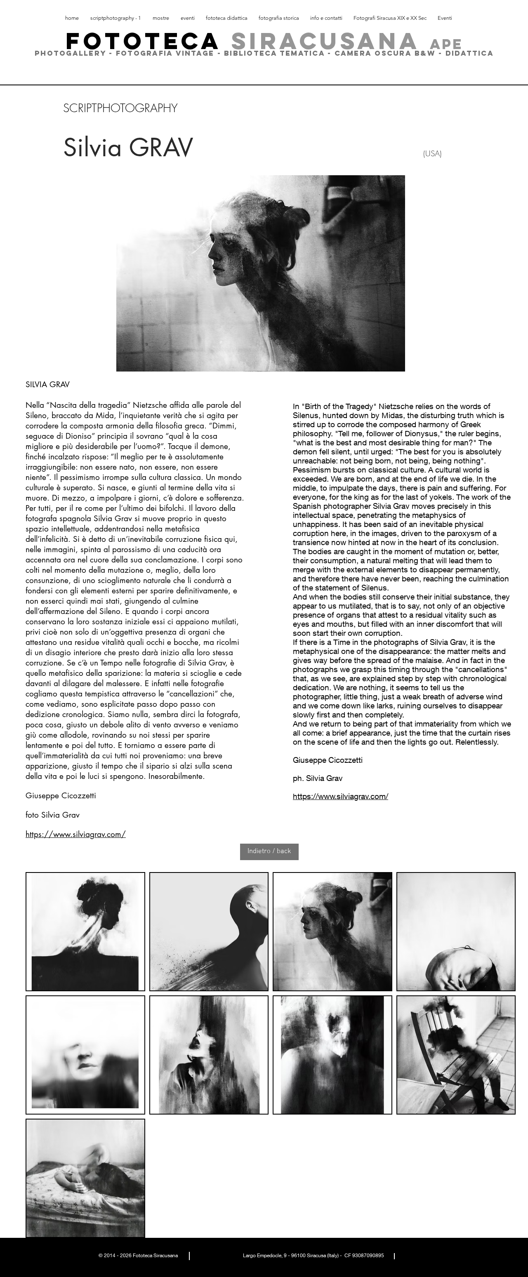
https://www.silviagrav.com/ (76, 834)
